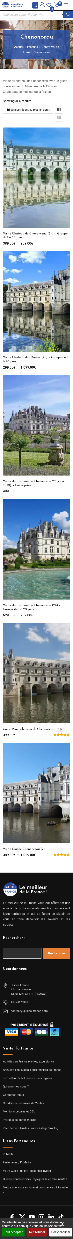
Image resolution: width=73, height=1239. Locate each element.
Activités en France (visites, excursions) (28, 1061)
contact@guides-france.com (29, 1011)
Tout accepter (13, 1232)
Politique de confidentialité (19, 1120)
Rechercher (57, 953)
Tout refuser (37, 1232)
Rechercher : (14, 938)
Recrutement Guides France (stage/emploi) (30, 1128)
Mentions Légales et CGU (19, 1111)
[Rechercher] (68, 14)
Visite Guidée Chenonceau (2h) (25, 849)
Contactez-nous (13, 1095)
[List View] (59, 117)
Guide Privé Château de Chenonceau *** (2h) (34, 729)
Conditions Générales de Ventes (23, 1103)
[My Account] (42, 5)
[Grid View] (59, 110)
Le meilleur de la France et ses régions (27, 1078)
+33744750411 (20, 1002)
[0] (48, 5)
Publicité (8, 1154)
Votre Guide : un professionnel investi (27, 1171)
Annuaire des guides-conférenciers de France (32, 1070)
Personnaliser (60, 1232)
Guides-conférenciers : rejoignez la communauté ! (35, 1179)
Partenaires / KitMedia (17, 1162)
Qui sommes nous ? (16, 1086)
